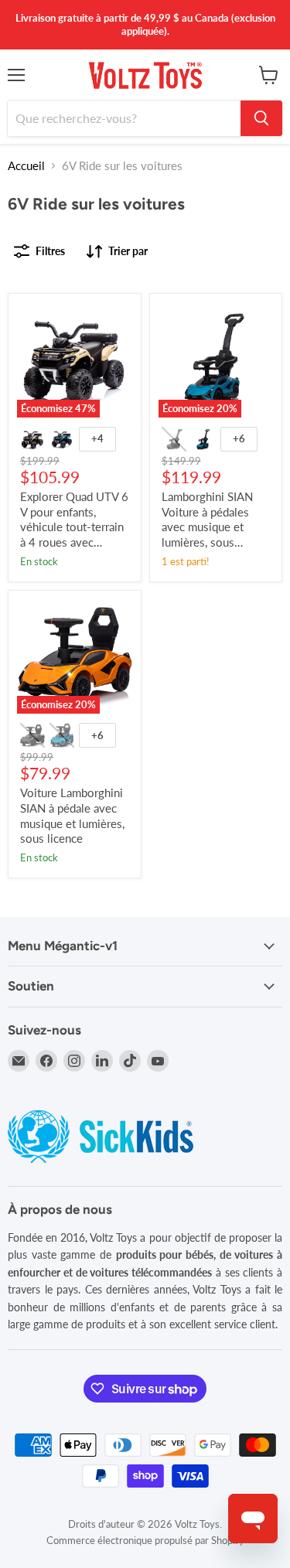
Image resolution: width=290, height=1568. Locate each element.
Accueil (26, 165)
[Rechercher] (261, 118)
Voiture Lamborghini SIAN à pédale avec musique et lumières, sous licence (72, 815)
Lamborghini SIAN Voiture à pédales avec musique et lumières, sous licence (207, 526)
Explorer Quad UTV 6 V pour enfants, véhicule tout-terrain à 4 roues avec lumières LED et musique (74, 534)
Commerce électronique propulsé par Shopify (145, 1540)
